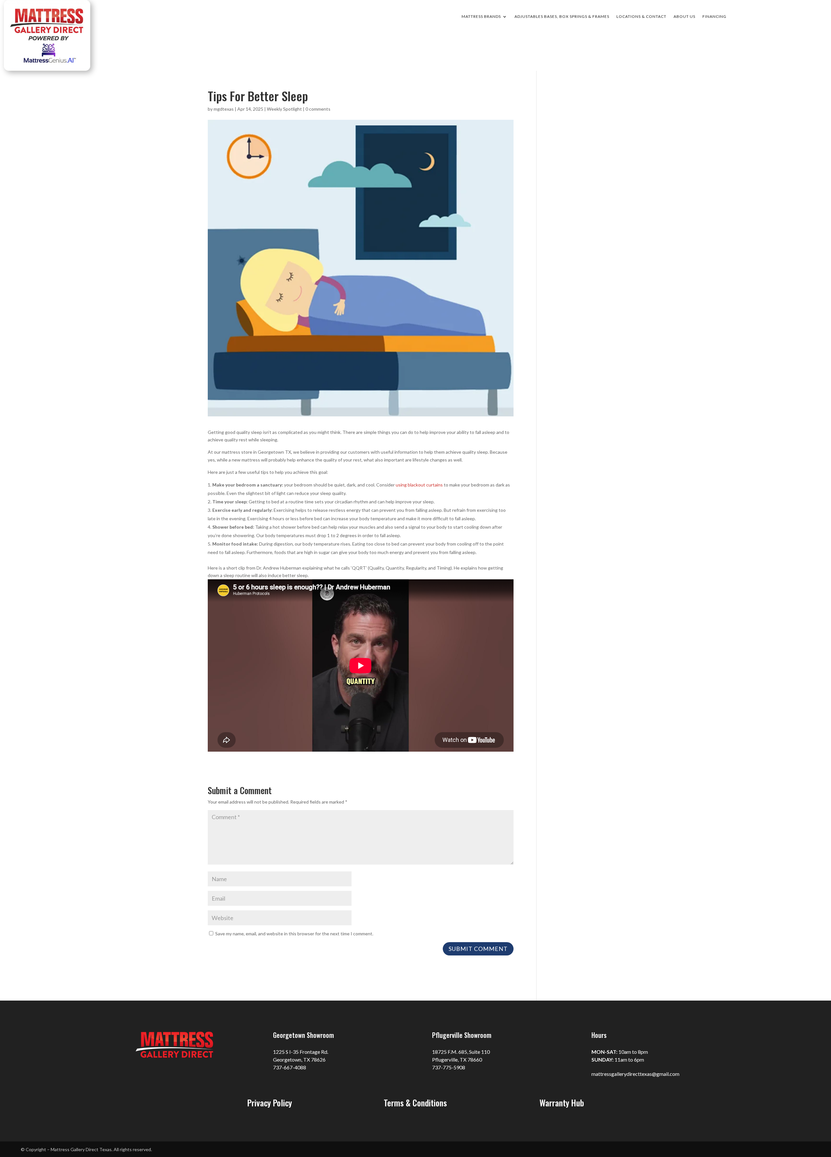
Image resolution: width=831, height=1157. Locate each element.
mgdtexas (224, 109)
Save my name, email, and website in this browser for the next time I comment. (294, 933)
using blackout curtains (419, 484)
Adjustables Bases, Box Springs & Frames (562, 16)
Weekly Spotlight (284, 109)
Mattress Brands (481, 16)
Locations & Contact (641, 16)
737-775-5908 (448, 1067)
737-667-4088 (289, 1067)
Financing (714, 16)
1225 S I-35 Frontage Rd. (300, 1052)
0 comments (317, 109)
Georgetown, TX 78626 (299, 1059)
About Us (684, 16)
